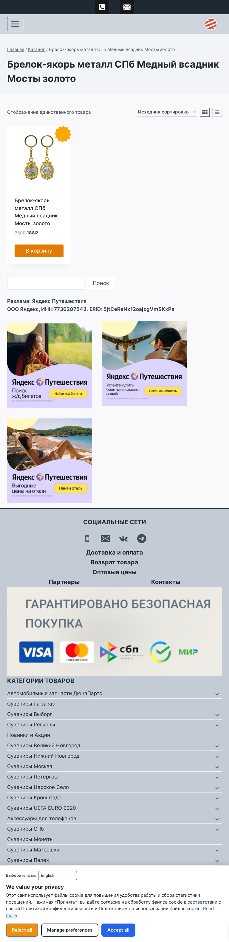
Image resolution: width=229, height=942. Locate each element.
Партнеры (64, 582)
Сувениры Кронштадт (34, 798)
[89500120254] (102, 7)
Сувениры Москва (29, 766)
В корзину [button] (39, 250)
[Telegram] (142, 539)
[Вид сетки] (205, 112)
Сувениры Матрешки (33, 850)
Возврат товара (114, 562)
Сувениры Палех (28, 860)
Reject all (22, 930)
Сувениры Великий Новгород (44, 745)
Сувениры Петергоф (32, 777)
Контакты (165, 582)
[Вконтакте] (123, 539)
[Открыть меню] (15, 24)
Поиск (101, 283)
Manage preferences (69, 930)
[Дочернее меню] (216, 693)
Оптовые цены (114, 572)
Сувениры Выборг (29, 714)
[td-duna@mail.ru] (127, 7)
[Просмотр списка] (217, 112)
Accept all (118, 930)
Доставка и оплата (114, 552)
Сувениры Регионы (31, 725)
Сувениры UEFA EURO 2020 (41, 808)
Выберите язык (21, 875)
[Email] (105, 539)
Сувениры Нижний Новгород (43, 756)
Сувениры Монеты (30, 839)
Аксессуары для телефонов (41, 818)
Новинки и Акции (28, 735)
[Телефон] (87, 539)
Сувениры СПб (25, 829)
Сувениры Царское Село (38, 787)
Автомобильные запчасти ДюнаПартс (54, 693)
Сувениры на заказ (31, 704)
